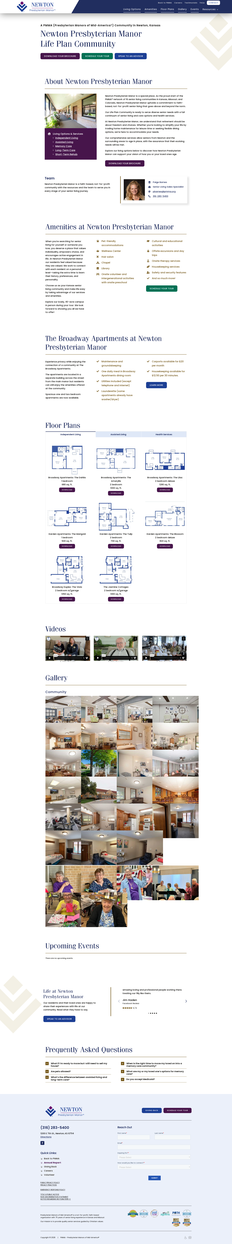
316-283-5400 (160, 196)
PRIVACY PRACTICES (48, 1185)
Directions (45, 1136)
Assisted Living (64, 142)
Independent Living (66, 138)
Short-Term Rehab (66, 154)
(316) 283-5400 (54, 1127)
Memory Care (63, 146)
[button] (148, 1013)
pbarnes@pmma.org (164, 191)
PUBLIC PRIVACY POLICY (50, 1182)
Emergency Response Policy (52, 1189)
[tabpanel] (116, 520)
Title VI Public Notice (49, 1194)
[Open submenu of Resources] (217, 9)
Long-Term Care (65, 150)
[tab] (71, 434)
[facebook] (42, 1143)
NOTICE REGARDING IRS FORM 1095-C (55, 1199)
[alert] (116, 958)
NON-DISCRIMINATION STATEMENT (54, 1197)
